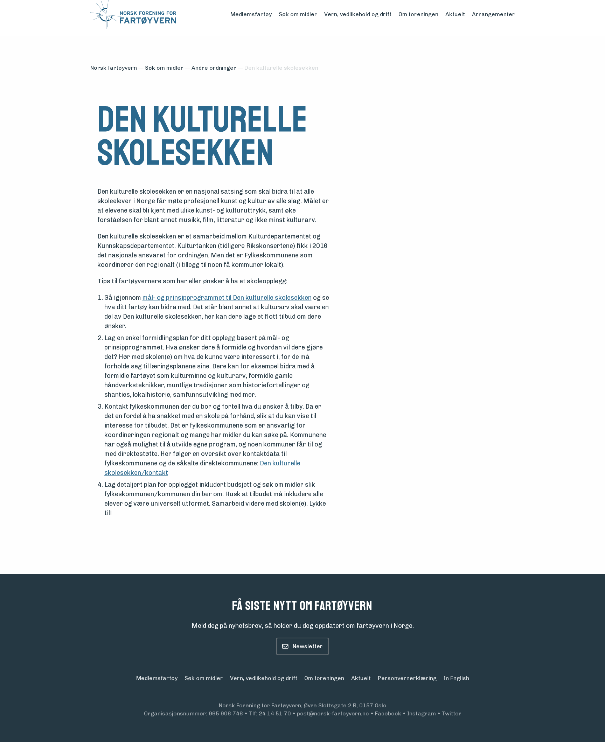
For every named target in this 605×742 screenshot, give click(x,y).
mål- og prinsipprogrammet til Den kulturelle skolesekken (227, 297)
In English (456, 678)
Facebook (388, 713)
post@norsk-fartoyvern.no (333, 713)
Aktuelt (455, 14)
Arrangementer (493, 14)
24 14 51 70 (275, 713)
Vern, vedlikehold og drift (357, 14)
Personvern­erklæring (407, 678)
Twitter (451, 713)
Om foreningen (418, 14)
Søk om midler (298, 14)
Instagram (421, 713)
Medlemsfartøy (251, 14)
